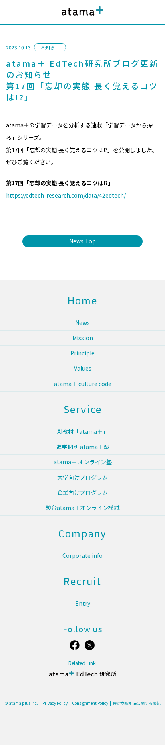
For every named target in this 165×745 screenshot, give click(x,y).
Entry (82, 603)
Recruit (82, 581)
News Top (82, 241)
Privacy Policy (55, 703)
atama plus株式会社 (80, 17)
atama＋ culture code (82, 384)
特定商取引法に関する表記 (137, 703)
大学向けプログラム (82, 477)
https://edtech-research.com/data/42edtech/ (66, 195)
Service (83, 409)
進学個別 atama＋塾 (82, 447)
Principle (82, 353)
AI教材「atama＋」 (82, 431)
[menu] (11, 12)
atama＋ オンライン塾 (83, 462)
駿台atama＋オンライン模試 (82, 508)
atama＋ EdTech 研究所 (82, 677)
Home (82, 300)
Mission (82, 338)
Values (82, 368)
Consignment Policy (90, 703)
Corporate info (82, 555)
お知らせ (50, 47)
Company (82, 533)
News (82, 322)
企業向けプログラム (82, 492)
